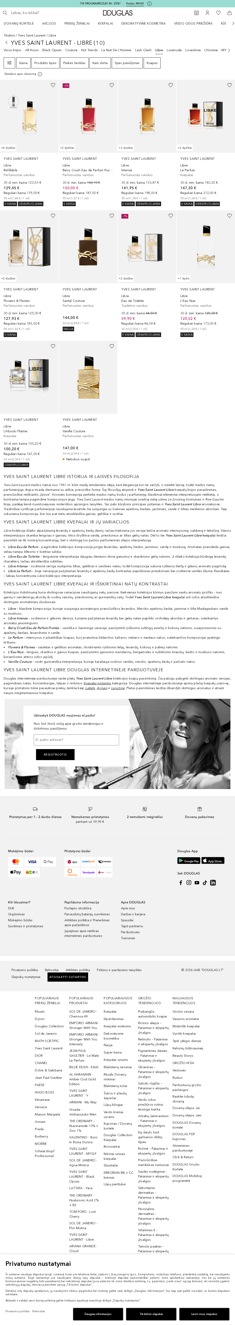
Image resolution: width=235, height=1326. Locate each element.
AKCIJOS (49, 23)
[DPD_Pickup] (104, 872)
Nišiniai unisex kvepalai (114, 1156)
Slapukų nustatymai (26, 977)
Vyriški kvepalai (184, 1034)
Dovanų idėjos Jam (187, 1115)
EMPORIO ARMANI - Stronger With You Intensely (84, 1039)
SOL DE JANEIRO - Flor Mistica (83, 1225)
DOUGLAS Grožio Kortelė (186, 1167)
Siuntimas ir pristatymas (25, 926)
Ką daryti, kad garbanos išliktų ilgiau (150, 1137)
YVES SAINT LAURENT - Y (78, 1093)
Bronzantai (112, 1147)
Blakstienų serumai (118, 1067)
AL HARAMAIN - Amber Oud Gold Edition (82, 1079)
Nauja (108, 1045)
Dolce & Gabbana (48, 1070)
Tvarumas (128, 938)
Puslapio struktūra (78, 908)
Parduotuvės (130, 932)
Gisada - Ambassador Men (82, 1112)
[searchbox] (44, 13)
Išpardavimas (114, 1019)
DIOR (39, 1056)
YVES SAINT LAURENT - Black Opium (81, 1176)
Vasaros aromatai (186, 1019)
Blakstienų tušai (115, 1086)
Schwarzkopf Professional (44, 1153)
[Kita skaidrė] (230, 23)
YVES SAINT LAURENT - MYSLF (82, 1151)
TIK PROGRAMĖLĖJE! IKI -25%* (100, 3)
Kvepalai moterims (97, 683)
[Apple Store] (212, 860)
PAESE (40, 1085)
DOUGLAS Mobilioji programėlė (187, 1178)
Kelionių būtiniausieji (188, 1048)
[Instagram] (188, 882)
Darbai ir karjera (133, 914)
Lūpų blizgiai (113, 1105)
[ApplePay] (15, 872)
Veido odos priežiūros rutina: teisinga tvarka (151, 1104)
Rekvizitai (52, 970)
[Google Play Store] (188, 860)
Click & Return (183, 1157)
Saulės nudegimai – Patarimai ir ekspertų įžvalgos (153, 1176)
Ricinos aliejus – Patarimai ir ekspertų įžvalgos (153, 1028)
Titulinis (9, 35)
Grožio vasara (183, 1012)
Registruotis (55, 754)
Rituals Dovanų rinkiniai (115, 1077)
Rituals (40, 1012)
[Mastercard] (15, 862)
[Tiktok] (204, 882)
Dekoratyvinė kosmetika (143, 23)
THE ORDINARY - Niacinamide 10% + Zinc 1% (83, 1126)
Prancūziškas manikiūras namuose (153, 1162)
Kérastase (42, 1100)
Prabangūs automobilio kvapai (152, 1014)
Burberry (41, 1136)
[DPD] (72, 862)
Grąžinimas (16, 914)
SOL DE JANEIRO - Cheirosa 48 (83, 1014)
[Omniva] (72, 872)
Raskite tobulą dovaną (183, 1099)
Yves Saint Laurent (32, 35)
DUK (11, 908)
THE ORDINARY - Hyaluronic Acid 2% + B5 (84, 1200)
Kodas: (135, 3)
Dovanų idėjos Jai (186, 1108)
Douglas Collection (49, 1026)
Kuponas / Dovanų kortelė (118, 1126)
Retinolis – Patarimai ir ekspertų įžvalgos (153, 1041)
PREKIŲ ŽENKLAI (77, 23)
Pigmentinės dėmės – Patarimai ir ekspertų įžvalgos (152, 1055)
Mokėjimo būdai (20, 920)
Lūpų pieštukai (115, 1184)
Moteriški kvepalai (186, 1026)
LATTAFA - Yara (80, 1188)
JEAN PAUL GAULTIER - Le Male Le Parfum (84, 1055)
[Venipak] (88, 872)
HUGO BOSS (44, 1092)
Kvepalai (105, 23)
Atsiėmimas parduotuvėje (183, 1148)
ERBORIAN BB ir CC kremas (118, 1175)
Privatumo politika (24, 970)
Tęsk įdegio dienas (187, 1041)
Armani (40, 1122)
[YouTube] (196, 882)
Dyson (40, 1019)
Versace (41, 1107)
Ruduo (177, 1078)
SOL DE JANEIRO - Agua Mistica (83, 1162)
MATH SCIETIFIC (47, 1041)
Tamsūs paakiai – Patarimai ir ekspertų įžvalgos (153, 1251)
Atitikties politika (78, 970)
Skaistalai (111, 1165)
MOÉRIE (41, 1144)
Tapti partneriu (132, 926)
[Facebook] (180, 882)
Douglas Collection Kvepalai (118, 1137)
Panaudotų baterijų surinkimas (87, 914)
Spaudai (127, 920)
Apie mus (128, 908)
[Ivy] (32, 872)
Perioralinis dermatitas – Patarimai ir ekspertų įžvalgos (153, 1216)
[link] (29, 143)
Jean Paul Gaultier (48, 1078)
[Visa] (32, 862)
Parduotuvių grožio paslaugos (187, 1087)
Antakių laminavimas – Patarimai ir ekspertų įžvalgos (153, 1121)
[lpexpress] (104, 862)
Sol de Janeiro (46, 1034)
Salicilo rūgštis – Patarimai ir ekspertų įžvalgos (153, 1088)
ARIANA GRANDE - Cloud (83, 1248)
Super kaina (113, 1052)
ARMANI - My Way (83, 1102)
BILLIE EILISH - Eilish (83, 1067)
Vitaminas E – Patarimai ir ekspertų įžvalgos (153, 1235)
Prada (39, 1129)
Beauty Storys (183, 1056)
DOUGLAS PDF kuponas (184, 1136)
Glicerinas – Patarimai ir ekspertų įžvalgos (153, 1072)
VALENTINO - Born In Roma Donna (83, 1139)
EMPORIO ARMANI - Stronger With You (84, 1025)
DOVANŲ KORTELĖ (19, 23)
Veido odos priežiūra (193, 23)
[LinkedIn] (213, 882)
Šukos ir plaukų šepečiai (115, 1095)
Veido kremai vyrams (113, 1114)
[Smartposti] (88, 862)
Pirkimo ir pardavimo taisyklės (119, 970)
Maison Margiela (47, 1114)
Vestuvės (179, 1070)
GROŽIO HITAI (183, 1063)
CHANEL (41, 1063)
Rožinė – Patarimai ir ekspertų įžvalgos (153, 1151)
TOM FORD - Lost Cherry (82, 1214)
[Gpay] (48, 862)
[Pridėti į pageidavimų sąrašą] (53, 85)
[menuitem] (22, 23)
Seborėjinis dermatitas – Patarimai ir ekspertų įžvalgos (153, 1195)
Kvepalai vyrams (116, 1060)
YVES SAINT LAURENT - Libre (81, 1237)
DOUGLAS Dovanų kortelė (187, 1125)
